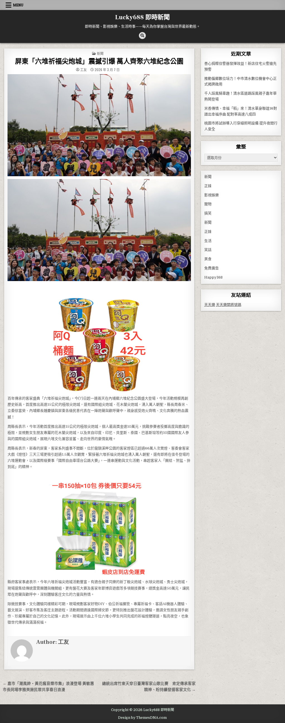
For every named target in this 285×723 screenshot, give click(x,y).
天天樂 (209, 305)
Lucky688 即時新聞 (142, 17)
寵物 (208, 204)
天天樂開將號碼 (228, 305)
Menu (18, 5)
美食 (208, 259)
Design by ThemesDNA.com (142, 718)
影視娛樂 (211, 195)
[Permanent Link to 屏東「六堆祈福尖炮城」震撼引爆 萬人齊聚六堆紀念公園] (99, 125)
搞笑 (208, 213)
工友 (83, 69)
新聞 (100, 53)
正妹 (208, 186)
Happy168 (213, 277)
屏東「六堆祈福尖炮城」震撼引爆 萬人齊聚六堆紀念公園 (99, 61)
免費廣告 (211, 268)
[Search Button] (142, 35)
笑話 (208, 250)
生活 (208, 241)
